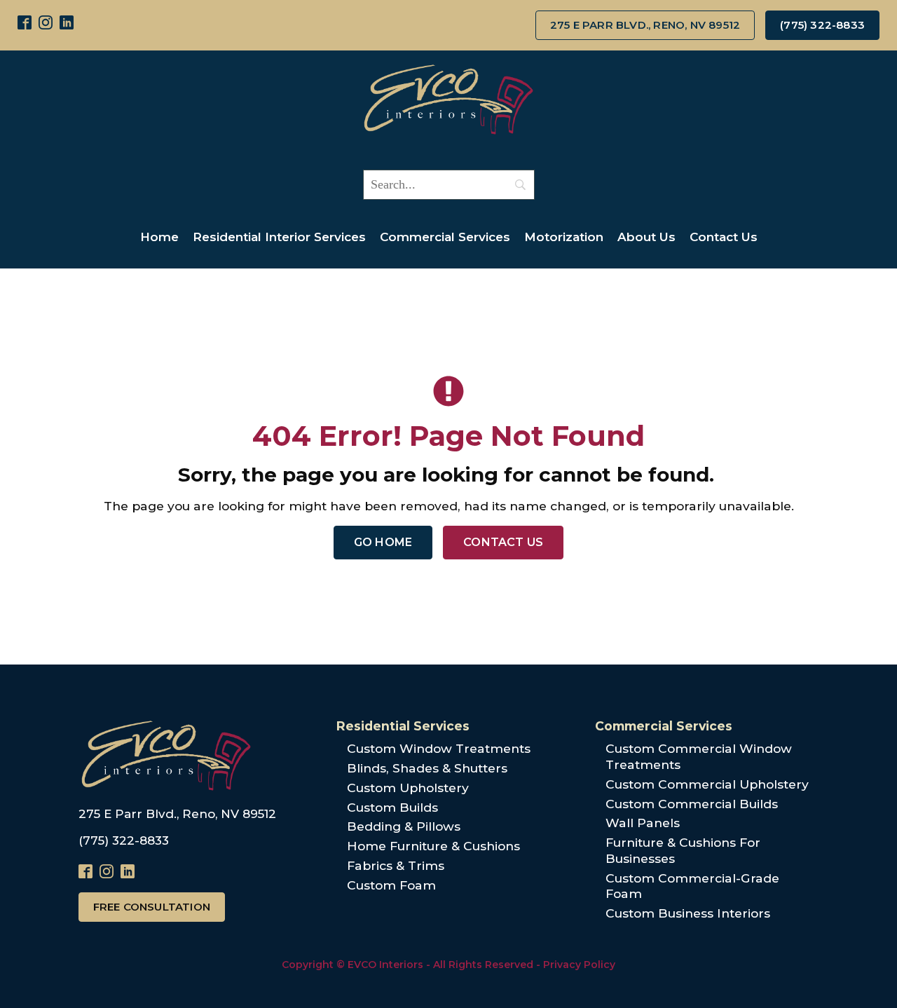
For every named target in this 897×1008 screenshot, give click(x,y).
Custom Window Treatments (438, 748)
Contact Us (724, 237)
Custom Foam (391, 885)
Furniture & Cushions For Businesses (682, 850)
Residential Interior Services (279, 237)
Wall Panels (642, 822)
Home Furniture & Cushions (433, 845)
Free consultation (151, 906)
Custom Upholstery (408, 787)
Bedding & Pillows (403, 826)
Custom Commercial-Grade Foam (692, 886)
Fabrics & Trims (395, 865)
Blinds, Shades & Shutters (427, 768)
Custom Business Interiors (687, 913)
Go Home (383, 542)
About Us (646, 237)
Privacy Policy (579, 964)
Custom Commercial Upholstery (707, 784)
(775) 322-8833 (822, 25)
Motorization (563, 237)
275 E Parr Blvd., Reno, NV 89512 (645, 25)
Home (159, 237)
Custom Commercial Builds (691, 803)
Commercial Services (445, 237)
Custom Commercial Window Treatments (698, 756)
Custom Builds (392, 807)
